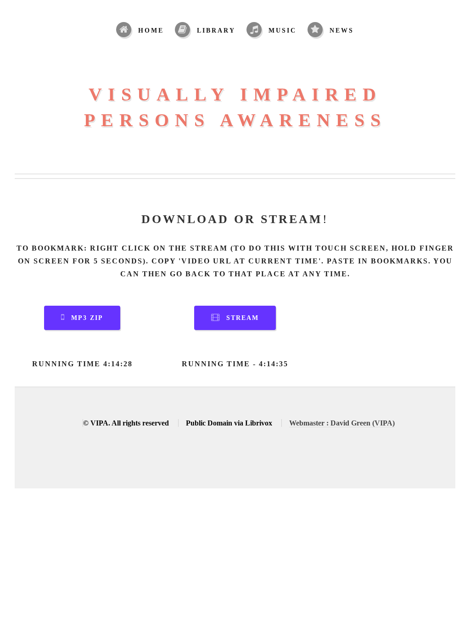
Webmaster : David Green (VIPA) (342, 423)
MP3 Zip (87, 317)
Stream (242, 317)
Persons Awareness (235, 120)
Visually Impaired (235, 94)
